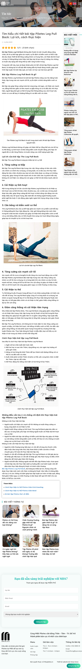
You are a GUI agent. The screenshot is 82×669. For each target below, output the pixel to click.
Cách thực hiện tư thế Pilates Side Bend (20, 491)
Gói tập (32, 652)
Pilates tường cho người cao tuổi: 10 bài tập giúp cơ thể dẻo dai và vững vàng (71, 112)
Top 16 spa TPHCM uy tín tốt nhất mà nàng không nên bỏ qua (71, 93)
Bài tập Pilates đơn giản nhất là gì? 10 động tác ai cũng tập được (50, 523)
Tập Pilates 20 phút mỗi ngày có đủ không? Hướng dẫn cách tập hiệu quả (30, 552)
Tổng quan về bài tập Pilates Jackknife (70, 152)
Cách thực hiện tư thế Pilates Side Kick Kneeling (24, 487)
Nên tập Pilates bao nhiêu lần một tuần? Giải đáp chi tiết (50, 551)
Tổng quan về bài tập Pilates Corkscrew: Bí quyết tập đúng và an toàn (71, 132)
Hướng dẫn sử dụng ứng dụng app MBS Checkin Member (71, 52)
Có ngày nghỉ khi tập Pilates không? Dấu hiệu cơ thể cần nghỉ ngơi (10, 552)
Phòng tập (34, 655)
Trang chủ (5, 18)
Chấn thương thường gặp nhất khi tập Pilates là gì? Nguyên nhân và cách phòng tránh (30, 525)
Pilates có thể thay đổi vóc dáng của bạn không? (10, 522)
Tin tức (12, 18)
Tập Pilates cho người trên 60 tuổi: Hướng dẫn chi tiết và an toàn (70, 172)
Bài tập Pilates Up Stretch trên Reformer (70, 72)
